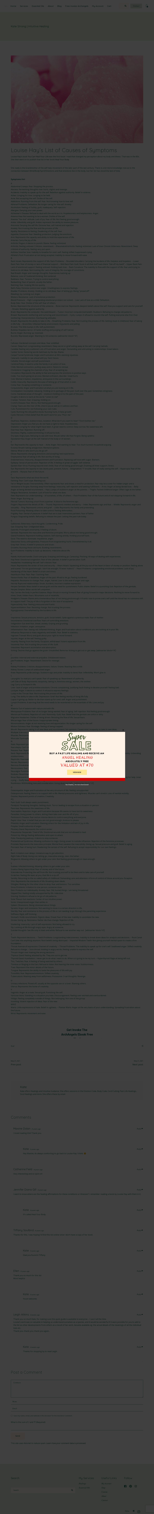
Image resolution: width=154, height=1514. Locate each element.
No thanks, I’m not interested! (77, 784)
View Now (77, 772)
